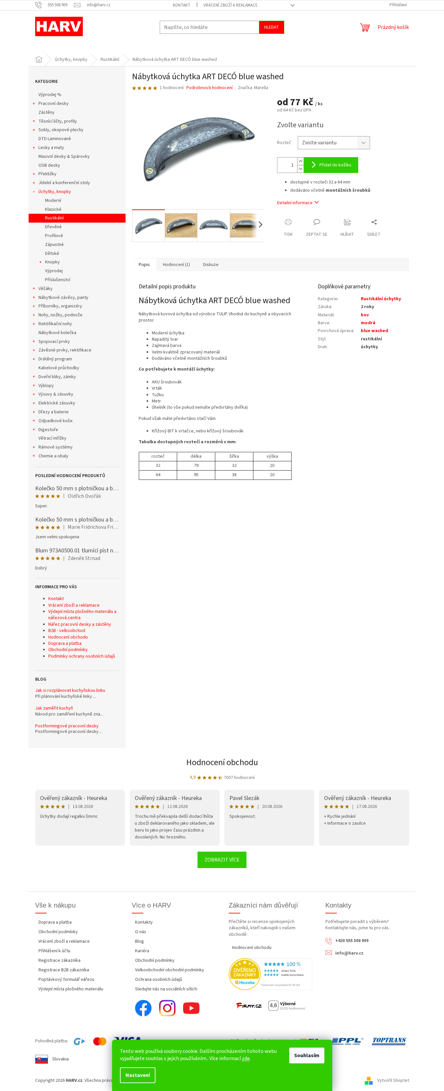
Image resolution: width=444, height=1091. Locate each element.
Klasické (53, 209)
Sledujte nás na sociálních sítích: (166, 989)
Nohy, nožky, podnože (60, 315)
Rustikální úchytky (381, 299)
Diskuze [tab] (211, 264)
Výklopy (46, 385)
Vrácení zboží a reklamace (230, 5)
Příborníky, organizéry (60, 306)
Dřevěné (53, 227)
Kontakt (181, 5)
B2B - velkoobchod (66, 630)
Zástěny (46, 112)
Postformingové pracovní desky (67, 726)
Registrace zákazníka (59, 960)
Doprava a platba (65, 643)
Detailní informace (295, 203)
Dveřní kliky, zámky (57, 377)
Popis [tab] (144, 264)
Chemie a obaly (53, 456)
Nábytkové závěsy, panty (63, 297)
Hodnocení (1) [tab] (176, 264)
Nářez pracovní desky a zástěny (79, 624)
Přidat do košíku (335, 165)
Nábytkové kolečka (57, 332)
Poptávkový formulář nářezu (66, 979)
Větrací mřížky (52, 438)
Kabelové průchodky (58, 368)
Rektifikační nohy (55, 324)
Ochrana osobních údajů (158, 979)
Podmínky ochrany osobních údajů (81, 656)
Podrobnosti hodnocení (209, 88)
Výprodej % (49, 94)
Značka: (253, 88)
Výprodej (54, 271)
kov (365, 315)
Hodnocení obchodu (68, 637)
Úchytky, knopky (54, 191)
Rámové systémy (55, 447)
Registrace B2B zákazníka (63, 970)
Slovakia (60, 1059)
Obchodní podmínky (68, 649)
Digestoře (48, 429)
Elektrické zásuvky (56, 403)
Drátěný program (55, 359)
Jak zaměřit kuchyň (54, 708)
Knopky (52, 262)
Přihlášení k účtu (54, 951)
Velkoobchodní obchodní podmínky (169, 970)
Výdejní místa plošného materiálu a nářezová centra (82, 614)
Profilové (54, 235)
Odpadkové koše (55, 421)
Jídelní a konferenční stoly (64, 183)
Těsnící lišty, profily (57, 121)
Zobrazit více (222, 859)
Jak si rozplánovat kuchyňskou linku (70, 690)
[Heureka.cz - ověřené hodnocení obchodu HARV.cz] (271, 974)
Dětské (52, 253)
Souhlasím (306, 1055)
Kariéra (142, 951)
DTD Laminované (54, 138)
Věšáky (45, 288)
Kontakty (144, 922)
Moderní (53, 200)
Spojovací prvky (54, 341)
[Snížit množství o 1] (300, 169)
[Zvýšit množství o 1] (300, 161)
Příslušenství (57, 280)
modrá (368, 323)
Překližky (47, 174)
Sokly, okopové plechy (60, 130)
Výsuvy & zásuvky (55, 394)
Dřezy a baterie (53, 412)
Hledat (271, 27)
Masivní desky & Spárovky (64, 156)
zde (246, 1058)
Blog (139, 941)
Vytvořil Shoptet (393, 1080)
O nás (140, 932)
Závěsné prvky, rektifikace (64, 350)
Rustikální (54, 218)
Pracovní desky (53, 103)
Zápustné (54, 244)
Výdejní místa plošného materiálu (70, 989)
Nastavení (138, 1075)
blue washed (374, 330)
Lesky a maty (51, 147)
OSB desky (49, 165)
